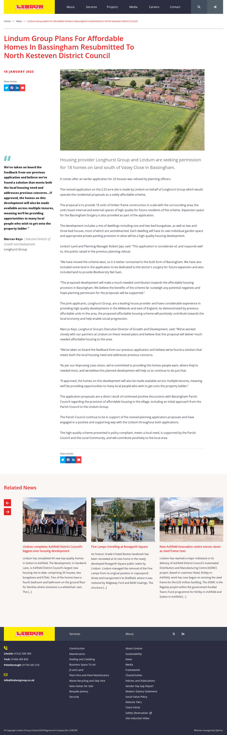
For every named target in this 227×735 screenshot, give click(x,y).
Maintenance (77, 654)
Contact (175, 7)
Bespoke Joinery (78, 691)
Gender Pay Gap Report (139, 686)
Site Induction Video (137, 718)
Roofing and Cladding (82, 659)
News (19, 21)
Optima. (219, 730)
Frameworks (133, 670)
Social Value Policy (136, 696)
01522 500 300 (22, 653)
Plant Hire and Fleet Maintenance (89, 675)
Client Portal (133, 707)
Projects (112, 7)
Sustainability (134, 654)
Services (91, 7)
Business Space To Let (82, 664)
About (71, 7)
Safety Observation (137, 713)
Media (133, 7)
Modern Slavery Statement (141, 691)
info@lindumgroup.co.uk (19, 680)
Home (7, 21)
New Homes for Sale (81, 686)
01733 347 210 (30, 665)
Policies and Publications (140, 680)
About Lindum (134, 648)
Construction (77, 648)
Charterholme (134, 675)
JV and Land (76, 670)
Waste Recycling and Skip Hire (87, 680)
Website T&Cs (134, 702)
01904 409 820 (19, 659)
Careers (154, 7)
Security (74, 696)
